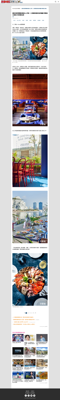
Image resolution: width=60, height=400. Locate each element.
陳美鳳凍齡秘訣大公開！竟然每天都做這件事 (23, 319)
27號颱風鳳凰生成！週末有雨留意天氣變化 (23, 317)
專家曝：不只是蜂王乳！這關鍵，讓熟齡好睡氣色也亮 (29, 343)
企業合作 (32, 391)
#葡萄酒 (34, 20)
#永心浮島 (19, 20)
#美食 (30, 20)
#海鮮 (27, 20)
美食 (13, 16)
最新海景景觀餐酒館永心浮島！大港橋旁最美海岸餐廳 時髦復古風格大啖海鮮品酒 (34, 8)
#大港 (14, 20)
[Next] (35, 313)
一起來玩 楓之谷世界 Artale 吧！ (21, 322)
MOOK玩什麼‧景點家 (16, 8)
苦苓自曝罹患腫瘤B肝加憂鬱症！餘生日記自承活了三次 (41, 343)
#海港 (23, 20)
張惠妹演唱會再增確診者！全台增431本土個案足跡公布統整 (17, 381)
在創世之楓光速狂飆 (16, 342)
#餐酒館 (38, 20)
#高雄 (43, 20)
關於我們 (27, 391)
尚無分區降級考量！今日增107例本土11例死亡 (24, 324)
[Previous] (24, 313)
